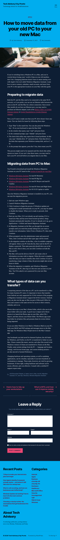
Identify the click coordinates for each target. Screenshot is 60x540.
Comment (10, 414)
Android (34, 474)
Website (9, 437)
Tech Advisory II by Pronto (14, 4)
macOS (39, 373)
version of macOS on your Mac (40, 171)
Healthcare (35, 488)
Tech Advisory (18, 40)
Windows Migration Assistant (19, 176)
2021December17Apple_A (17, 373)
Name (9, 429)
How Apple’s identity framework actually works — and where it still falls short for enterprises (14, 482)
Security (34, 493)
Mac (35, 373)
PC (16, 375)
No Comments (46, 40)
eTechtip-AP (36, 481)
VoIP (33, 498)
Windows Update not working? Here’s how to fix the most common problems (15, 496)
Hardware (35, 486)
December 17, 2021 (32, 40)
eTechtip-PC (36, 484)
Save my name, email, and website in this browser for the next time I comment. (29, 445)
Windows (26, 375)
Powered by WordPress (35, 535)
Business (35, 479)
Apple (30, 17)
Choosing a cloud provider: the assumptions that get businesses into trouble (15, 504)
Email (33, 429)
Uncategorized (37, 495)
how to (31, 373)
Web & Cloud (36, 500)
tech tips (20, 375)
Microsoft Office (37, 491)
